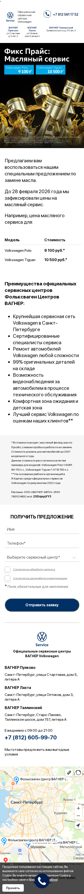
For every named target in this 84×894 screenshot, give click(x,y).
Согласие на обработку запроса (34, 569)
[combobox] (42, 557)
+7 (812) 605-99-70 (31, 737)
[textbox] (36, 557)
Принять (13, 888)
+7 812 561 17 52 (65, 14)
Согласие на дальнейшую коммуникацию (40, 578)
